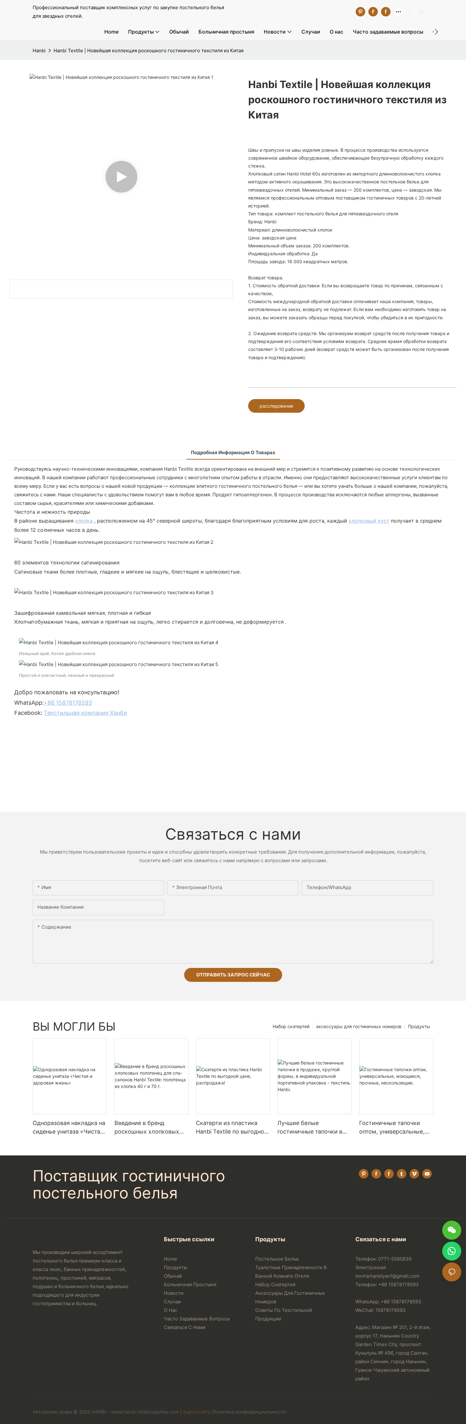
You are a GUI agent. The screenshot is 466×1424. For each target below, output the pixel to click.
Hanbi (39, 51)
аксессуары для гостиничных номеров (358, 1026)
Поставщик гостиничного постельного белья (129, 1184)
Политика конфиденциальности (249, 1412)
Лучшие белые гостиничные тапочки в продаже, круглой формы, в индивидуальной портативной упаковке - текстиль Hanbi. (314, 1128)
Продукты (419, 1026)
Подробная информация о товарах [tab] (233, 452)
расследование (276, 406)
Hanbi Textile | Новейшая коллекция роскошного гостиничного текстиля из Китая (148, 51)
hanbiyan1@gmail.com (394, 1276)
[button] (436, 32)
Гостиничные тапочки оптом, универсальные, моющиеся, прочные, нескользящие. (391, 1128)
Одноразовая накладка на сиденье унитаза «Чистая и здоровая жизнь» (69, 1128)
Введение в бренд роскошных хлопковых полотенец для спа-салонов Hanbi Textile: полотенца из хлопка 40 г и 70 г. (150, 1128)
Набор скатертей (291, 1026)
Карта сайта (196, 1412)
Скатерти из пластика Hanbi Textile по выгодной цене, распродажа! (232, 1128)
